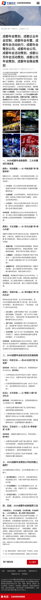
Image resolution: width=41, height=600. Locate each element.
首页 (8, 29)
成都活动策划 (28, 542)
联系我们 (25, 574)
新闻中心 (14, 29)
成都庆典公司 (33, 571)
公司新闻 (22, 29)
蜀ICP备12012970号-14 (18, 590)
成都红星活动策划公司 (19, 579)
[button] (38, 3)
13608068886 (24, 3)
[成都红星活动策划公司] (8, 3)
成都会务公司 (11, 542)
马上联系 (32, 562)
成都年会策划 (20, 542)
